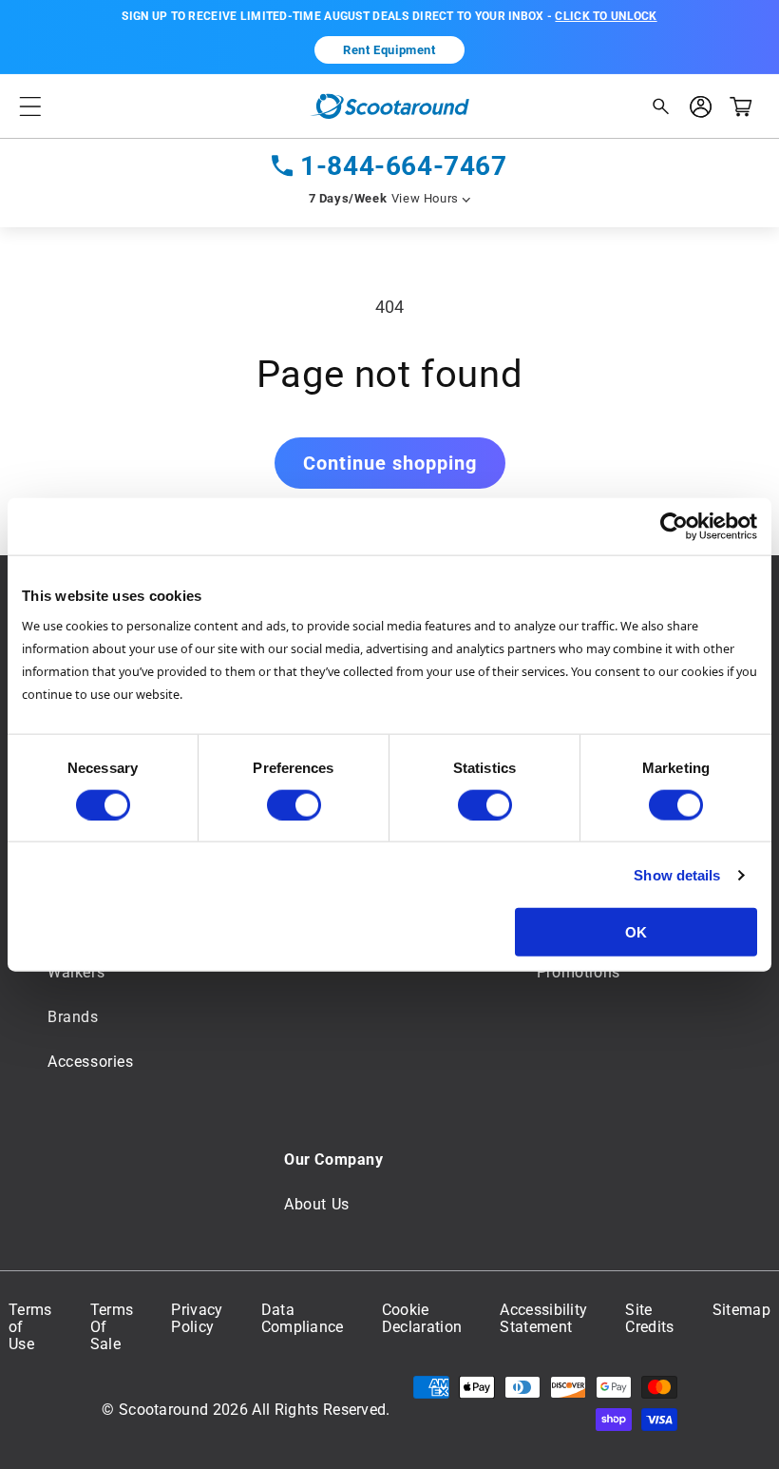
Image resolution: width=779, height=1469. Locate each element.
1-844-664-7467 (403, 166)
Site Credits (649, 1319)
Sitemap (741, 1310)
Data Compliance (302, 1319)
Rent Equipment (389, 50)
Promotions (578, 972)
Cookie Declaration (422, 1319)
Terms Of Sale (112, 1327)
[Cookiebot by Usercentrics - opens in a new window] (674, 526)
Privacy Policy (196, 1319)
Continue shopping (390, 463)
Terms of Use (30, 1327)
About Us (317, 1204)
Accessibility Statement (543, 1319)
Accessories (91, 1062)
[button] (30, 106)
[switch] (294, 804)
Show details (677, 874)
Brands (73, 1017)
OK (636, 932)
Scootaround (164, 1410)
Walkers (76, 972)
